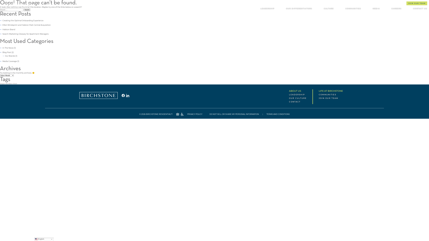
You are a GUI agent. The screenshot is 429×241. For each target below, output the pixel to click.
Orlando (15, 83)
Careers (396, 9)
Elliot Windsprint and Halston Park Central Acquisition (26, 25)
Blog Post (6, 52)
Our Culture (298, 98)
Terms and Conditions (278, 114)
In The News (8, 48)
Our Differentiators (299, 9)
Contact (294, 102)
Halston (10, 83)
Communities (353, 9)
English (41, 239)
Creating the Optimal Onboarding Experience (22, 21)
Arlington (2, 83)
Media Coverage (9, 61)
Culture (329, 9)
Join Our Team (416, 3)
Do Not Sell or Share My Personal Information (234, 114)
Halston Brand (8, 29)
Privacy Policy (194, 114)
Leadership (267, 9)
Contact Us (420, 9)
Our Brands (10, 56)
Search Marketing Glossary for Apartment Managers (25, 34)
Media (376, 9)
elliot (6, 83)
